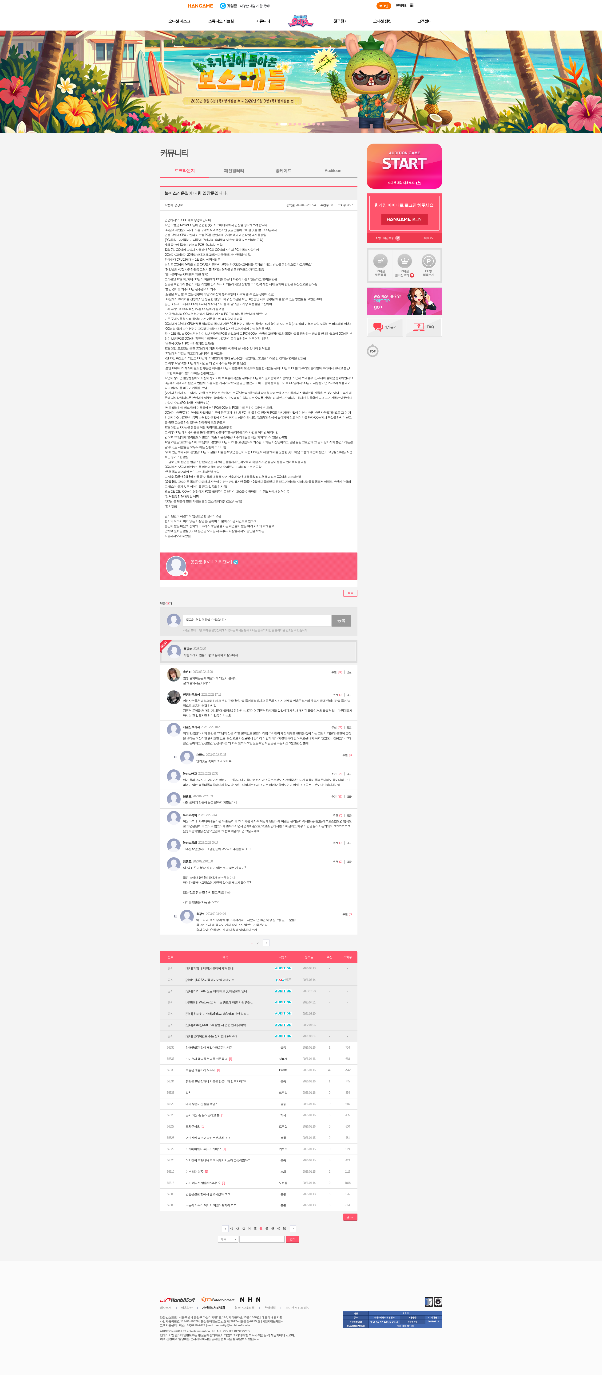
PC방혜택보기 (428, 273)
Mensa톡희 (190, 815)
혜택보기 (429, 238)
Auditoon (333, 170)
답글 (349, 672)
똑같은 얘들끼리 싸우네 (203, 1070)
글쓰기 (350, 1217)
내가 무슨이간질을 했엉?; (201, 1104)
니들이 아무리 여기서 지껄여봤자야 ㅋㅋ (211, 1205)
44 (249, 1228)
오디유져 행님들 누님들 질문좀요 (209, 1059)
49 (278, 1228)
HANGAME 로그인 (404, 219)
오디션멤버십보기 (402, 273)
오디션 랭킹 (382, 21)
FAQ (424, 327)
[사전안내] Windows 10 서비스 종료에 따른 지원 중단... (219, 1002)
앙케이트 (283, 170)
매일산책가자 (191, 727)
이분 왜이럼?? (197, 1171)
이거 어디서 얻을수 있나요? (205, 1183)
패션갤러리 (234, 170)
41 (231, 1228)
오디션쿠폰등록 (380, 273)
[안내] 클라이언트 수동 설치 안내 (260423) (211, 1036)
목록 (350, 593)
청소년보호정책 (244, 1307)
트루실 (283, 1092)
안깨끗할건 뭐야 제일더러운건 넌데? (208, 1047)
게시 (283, 1115)
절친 (188, 1092)
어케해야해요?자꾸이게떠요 (206, 1149)
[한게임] (200, 6)
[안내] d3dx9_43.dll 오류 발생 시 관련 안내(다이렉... (217, 1025)
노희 (283, 1171)
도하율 (283, 1183)
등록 (341, 620)
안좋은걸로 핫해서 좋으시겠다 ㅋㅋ (208, 1194)
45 (254, 1228)
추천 (334, 672)
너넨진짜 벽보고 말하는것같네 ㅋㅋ (208, 1138)
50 (284, 1228)
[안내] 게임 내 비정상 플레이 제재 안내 (210, 968)
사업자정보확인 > (272, 1321)
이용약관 (186, 1307)
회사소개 (165, 1307)
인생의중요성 (191, 694)
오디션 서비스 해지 (297, 1307)
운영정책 (270, 1307)
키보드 (283, 1149)
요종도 (200, 754)
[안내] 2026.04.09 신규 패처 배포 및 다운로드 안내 (216, 991)
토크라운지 (185, 170)
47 (266, 1228)
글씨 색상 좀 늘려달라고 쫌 (205, 1115)
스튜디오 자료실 (221, 21)
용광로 (178, 205)
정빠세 (283, 1059)
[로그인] (383, 5)
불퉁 (283, 1047)
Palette (283, 1070)
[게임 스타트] (404, 160)
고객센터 (424, 21)
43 (243, 1228)
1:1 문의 (385, 327)
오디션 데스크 (179, 21)
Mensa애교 (190, 773)
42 (237, 1228)
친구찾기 (340, 21)
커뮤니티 (263, 21)
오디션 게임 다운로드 (404, 183)
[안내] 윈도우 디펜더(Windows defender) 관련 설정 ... (217, 1013)
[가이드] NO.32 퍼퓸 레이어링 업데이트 (210, 980)
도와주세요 (195, 1126)
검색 (292, 1239)
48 (272, 1228)
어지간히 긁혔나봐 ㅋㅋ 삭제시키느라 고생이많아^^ (218, 1160)
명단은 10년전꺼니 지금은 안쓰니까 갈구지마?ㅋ (216, 1081)
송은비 (187, 672)
